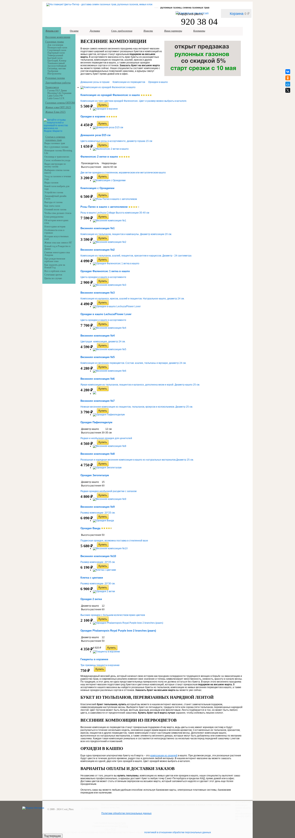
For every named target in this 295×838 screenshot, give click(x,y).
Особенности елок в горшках (54, 231)
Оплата (74, 31)
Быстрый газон (54, 58)
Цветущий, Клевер (56, 60)
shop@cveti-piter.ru (190, 14)
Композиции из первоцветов (129, 82)
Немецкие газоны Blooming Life (58, 152)
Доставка (95, 31)
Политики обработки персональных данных (126, 813)
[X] (287, 90)
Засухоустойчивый (56, 65)
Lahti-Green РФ (55, 95)
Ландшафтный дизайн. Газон (55, 197)
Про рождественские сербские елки (54, 260)
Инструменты (54, 73)
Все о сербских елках (55, 271)
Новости (148, 31)
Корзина (239, 14)
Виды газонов (51, 182)
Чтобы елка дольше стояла (57, 213)
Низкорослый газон (57, 47)
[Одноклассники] (287, 77)
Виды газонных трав (54, 143)
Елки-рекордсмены (53, 216)
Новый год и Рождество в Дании (57, 247)
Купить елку (52, 31)
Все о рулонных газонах (56, 146)
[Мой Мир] (287, 84)
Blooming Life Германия (59, 93)
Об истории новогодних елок (56, 221)
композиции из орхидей (163, 755)
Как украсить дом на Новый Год (54, 266)
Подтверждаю (52, 835)
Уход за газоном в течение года (57, 177)
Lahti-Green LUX (55, 98)
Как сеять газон (52, 205)
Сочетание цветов (53, 274)
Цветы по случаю (53, 278)
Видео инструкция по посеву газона (55, 165)
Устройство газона (53, 192)
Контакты (199, 31)
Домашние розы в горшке (95, 82)
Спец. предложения (121, 31)
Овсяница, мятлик (56, 68)
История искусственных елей (56, 237)
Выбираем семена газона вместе (56, 171)
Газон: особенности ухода (57, 160)
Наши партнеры (173, 31)
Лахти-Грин (120, 823)
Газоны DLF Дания (57, 90)
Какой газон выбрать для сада (56, 187)
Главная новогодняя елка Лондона (57, 253)
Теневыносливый (56, 63)
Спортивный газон (56, 50)
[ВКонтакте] (287, 71)
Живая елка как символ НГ (58, 242)
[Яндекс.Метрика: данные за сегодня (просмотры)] (33, 808)
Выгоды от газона (53, 202)
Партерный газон (56, 52)
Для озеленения (55, 45)
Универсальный (55, 55)
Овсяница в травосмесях (56, 156)
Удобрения (52, 71)
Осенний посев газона (55, 209)
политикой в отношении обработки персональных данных (177, 832)
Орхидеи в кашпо (158, 82)
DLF (113, 829)
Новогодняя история (54, 226)
